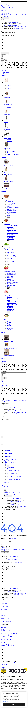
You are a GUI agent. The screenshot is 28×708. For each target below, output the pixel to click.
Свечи (2, 602)
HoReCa (3, 642)
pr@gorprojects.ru (18, 28)
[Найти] (5, 60)
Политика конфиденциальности (9, 635)
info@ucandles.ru (13, 22)
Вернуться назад (5, 538)
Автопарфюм (4, 606)
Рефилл (3, 608)
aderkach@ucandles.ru (20, 26)
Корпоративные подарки (7, 645)
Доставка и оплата (6, 632)
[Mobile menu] (2, 387)
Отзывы (3, 620)
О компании (4, 614)
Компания (3, 611)
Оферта (3, 666)
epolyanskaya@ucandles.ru (11, 25)
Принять (14, 704)
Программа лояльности (7, 629)
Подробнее (5, 701)
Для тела (3, 605)
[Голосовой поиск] (2, 60)
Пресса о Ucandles (6, 621)
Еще (8, 216)
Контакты (3, 623)
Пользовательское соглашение (9, 633)
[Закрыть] (2, 444)
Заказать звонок (5, 17)
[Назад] (8, 466)
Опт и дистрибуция (6, 644)
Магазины (3, 627)
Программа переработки (7, 636)
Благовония (4, 609)
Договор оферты (5, 630)
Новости (3, 617)
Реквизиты (3, 638)
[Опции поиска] (2, 58)
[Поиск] (2, 437)
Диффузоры (4, 603)
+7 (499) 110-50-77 (6, 13)
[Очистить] (2, 56)
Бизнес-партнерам (6, 639)
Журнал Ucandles (5, 618)
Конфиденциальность (6, 663)
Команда (3, 615)
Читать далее (13, 689)
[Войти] (1, 439)
